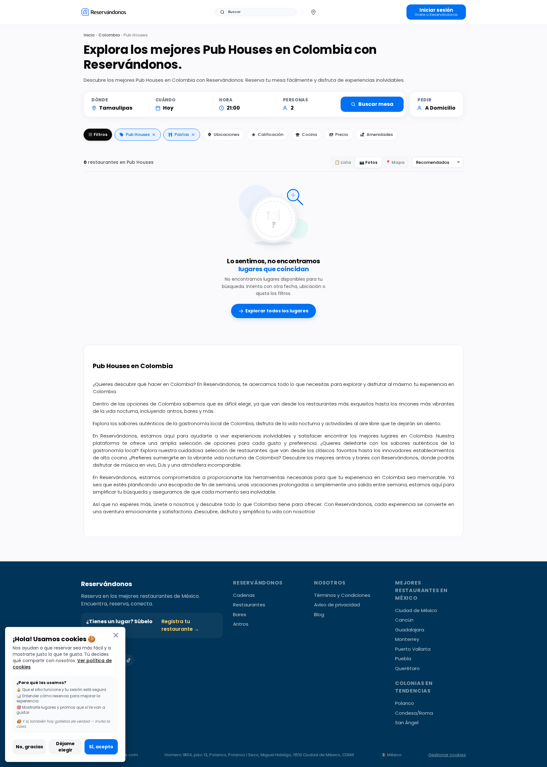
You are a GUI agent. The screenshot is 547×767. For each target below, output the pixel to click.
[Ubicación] (313, 12)
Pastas (181, 134)
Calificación (270, 134)
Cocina (309, 134)
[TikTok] (128, 660)
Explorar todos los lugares (276, 311)
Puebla (403, 658)
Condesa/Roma (414, 713)
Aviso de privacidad (337, 604)
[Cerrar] (116, 635)
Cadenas (244, 595)
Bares (239, 614)
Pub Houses (138, 134)
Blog (319, 614)
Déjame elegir (65, 746)
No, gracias (29, 747)
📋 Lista (343, 162)
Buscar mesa (375, 104)
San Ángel (406, 722)
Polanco (404, 703)
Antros (240, 624)
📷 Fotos (368, 162)
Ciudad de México (416, 610)
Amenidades (380, 134)
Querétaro (407, 668)
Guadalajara (409, 629)
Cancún (404, 620)
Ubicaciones (226, 134)
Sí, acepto (101, 747)
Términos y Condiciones (342, 595)
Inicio (89, 35)
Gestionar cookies (447, 755)
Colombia (109, 35)
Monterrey (407, 639)
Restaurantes (249, 604)
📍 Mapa (395, 162)
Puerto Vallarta (413, 649)
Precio (341, 134)
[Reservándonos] (103, 12)
